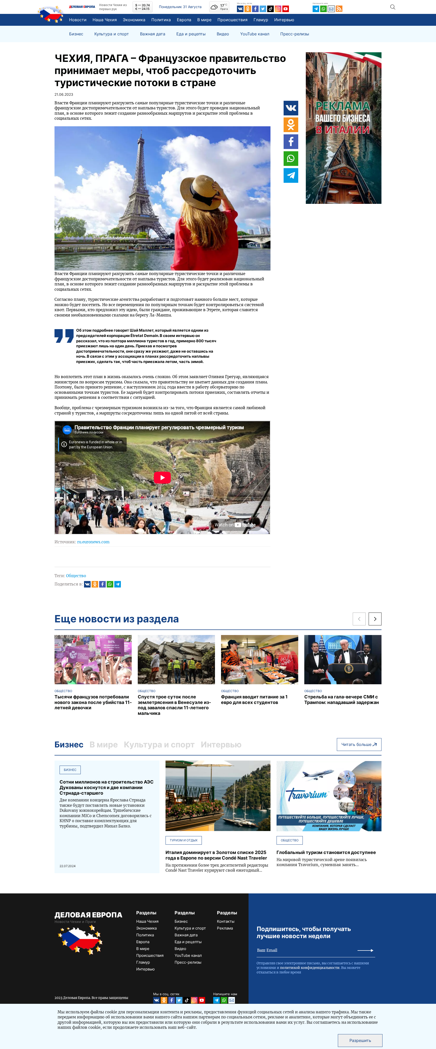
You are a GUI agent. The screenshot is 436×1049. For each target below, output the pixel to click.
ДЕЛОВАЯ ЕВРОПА (88, 915)
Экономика (134, 19)
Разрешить (360, 1040)
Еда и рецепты (191, 34)
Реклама (225, 928)
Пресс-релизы (294, 34)
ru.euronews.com (93, 542)
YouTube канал (254, 34)
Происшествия (232, 19)
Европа (184, 19)
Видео (223, 34)
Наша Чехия (105, 19)
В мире (204, 19)
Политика (161, 19)
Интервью (284, 19)
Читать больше (356, 744)
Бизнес (76, 34)
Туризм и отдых (184, 840)
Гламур (261, 19)
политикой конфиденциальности (310, 968)
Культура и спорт (111, 34)
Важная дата (152, 34)
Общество (76, 575)
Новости (78, 19)
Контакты (225, 921)
